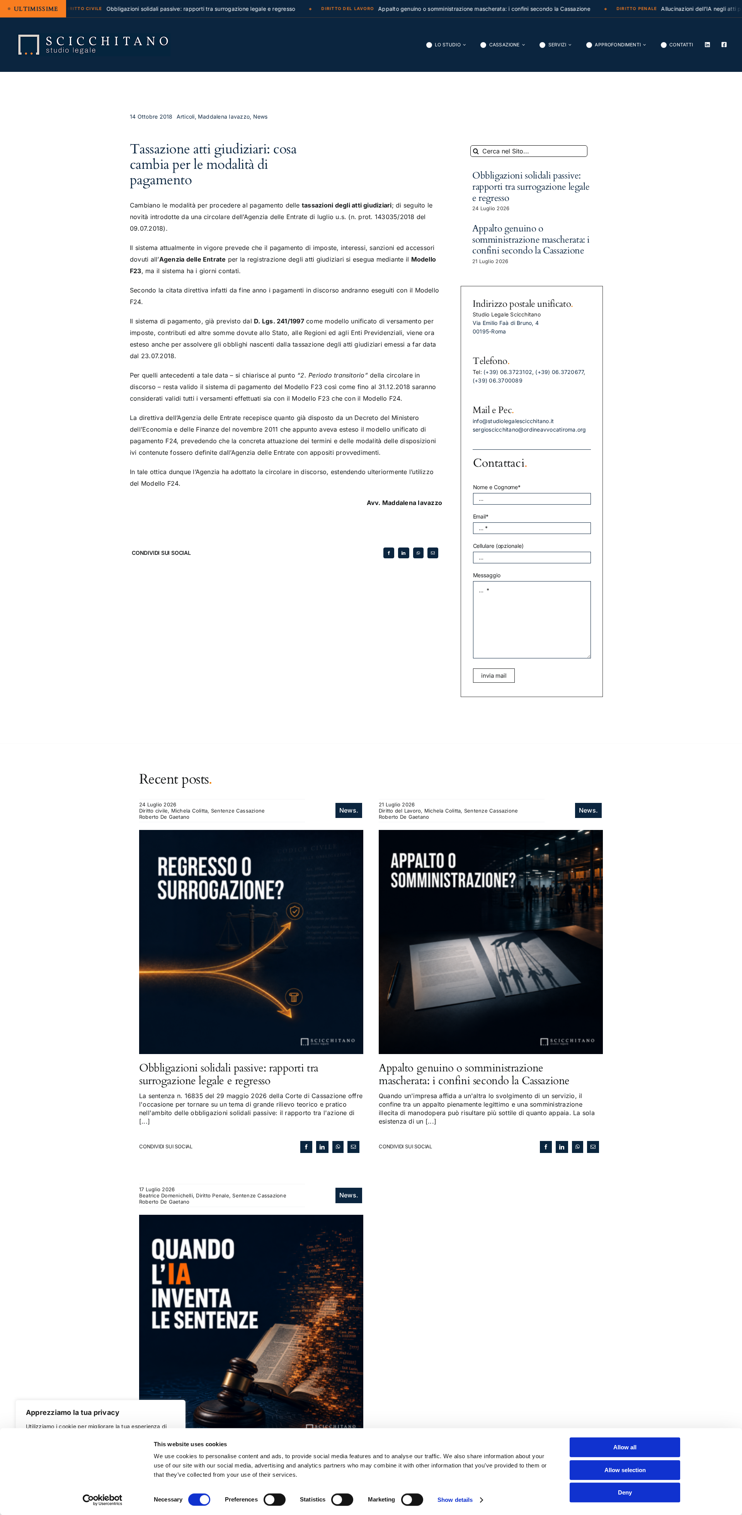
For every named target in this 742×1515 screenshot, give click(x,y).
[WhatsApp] (418, 553)
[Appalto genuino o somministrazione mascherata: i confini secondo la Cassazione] (491, 834)
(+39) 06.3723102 (507, 372)
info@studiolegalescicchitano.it (513, 421)
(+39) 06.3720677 (559, 372)
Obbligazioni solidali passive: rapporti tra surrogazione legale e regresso (530, 186)
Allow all (624, 1447)
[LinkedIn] (403, 553)
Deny (625, 1492)
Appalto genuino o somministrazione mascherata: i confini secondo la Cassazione (531, 239)
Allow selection (625, 1470)
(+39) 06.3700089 (497, 380)
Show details (455, 1499)
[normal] (93, 36)
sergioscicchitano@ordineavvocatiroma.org (529, 429)
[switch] (275, 1499)
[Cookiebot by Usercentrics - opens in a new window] (102, 1500)
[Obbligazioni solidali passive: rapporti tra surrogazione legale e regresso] (251, 834)
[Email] (432, 553)
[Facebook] (388, 553)
